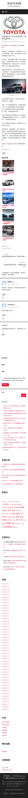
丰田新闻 (4, 727)
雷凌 (14, 527)
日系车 (4, 517)
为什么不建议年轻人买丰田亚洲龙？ (13, 428)
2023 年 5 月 (5, 672)
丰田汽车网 (14, 3)
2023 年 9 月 (5, 661)
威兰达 (3, 513)
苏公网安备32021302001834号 (16, 778)
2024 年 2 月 (5, 648)
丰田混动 (14, 504)
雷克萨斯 (8, 527)
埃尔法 (18, 510)
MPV (13, 501)
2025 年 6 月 (5, 605)
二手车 (4, 507)
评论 (3, 334)
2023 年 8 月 (5, 664)
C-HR (6, 501)
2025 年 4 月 (5, 610)
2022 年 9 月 (5, 693)
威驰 (7, 513)
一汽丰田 (5, 504)
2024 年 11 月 (5, 624)
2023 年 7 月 (5, 666)
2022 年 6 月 (5, 701)
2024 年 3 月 (5, 645)
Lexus (10, 501)
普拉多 (9, 517)
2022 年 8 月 (5, 696)
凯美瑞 (21, 507)
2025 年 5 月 (5, 608)
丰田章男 (19, 504)
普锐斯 (13, 517)
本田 (17, 517)
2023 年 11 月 (5, 656)
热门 (18, 520)
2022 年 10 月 (5, 691)
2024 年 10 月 (5, 626)
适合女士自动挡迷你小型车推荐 (12, 411)
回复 (3, 297)
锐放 (23, 523)
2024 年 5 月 (5, 640)
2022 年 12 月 (5, 685)
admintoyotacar (20, 41)
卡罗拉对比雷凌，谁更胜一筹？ (17, 556)
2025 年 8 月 (5, 600)
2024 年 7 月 (5, 634)
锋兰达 (17, 523)
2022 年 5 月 (5, 704)
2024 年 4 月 (5, 642)
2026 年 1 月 (5, 586)
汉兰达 (9, 520)
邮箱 (3, 364)
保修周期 (4, 733)
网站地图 (4, 751)
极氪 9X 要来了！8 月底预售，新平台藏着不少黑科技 (14, 544)
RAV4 (18, 501)
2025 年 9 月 (5, 597)
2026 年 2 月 (5, 584)
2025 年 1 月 (5, 618)
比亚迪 (4, 45)
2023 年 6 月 (5, 669)
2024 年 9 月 (5, 629)
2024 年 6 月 (5, 637)
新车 (18, 513)
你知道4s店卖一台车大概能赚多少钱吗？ (14, 423)
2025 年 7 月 (5, 602)
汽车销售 (14, 520)
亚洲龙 (12, 507)
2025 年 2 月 (5, 616)
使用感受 (4, 730)
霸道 (17, 527)
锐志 (20, 523)
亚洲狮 (8, 507)
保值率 (16, 507)
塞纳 (21, 510)
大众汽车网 (5, 768)
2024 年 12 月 (5, 621)
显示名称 (5, 358)
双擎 (16, 45)
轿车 (12, 523)
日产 (22, 514)
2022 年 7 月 (5, 699)
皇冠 (21, 520)
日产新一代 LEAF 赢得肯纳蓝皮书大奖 (12, 480)
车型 (8, 523)
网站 (3, 371)
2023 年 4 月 (5, 675)
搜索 (3, 392)
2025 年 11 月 (5, 592)
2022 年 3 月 (5, 709)
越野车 (3, 523)
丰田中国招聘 (5, 722)
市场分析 (6, 246)
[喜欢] (4, 153)
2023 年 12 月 (5, 653)
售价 (13, 510)
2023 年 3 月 (5, 677)
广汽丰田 (12, 514)
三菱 (10, 504)
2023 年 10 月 (5, 658)
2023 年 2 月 (5, 680)
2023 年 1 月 (5, 683)
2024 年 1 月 (5, 650)
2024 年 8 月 (5, 632)
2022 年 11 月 (5, 688)
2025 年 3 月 (5, 613)
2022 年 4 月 (5, 707)
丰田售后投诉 (5, 725)
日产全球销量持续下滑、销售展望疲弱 (12, 484)
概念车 (22, 517)
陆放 (3, 527)
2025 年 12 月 (5, 589)
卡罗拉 (4, 510)
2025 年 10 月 (5, 594)
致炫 (25, 520)
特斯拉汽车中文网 (7, 770)
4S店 (3, 501)
